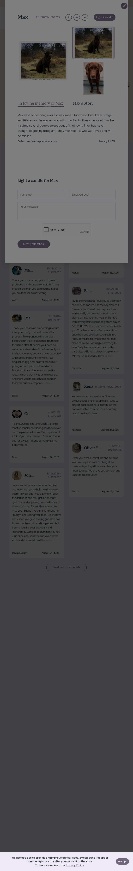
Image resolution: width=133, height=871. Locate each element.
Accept (122, 861)
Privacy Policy (75, 865)
